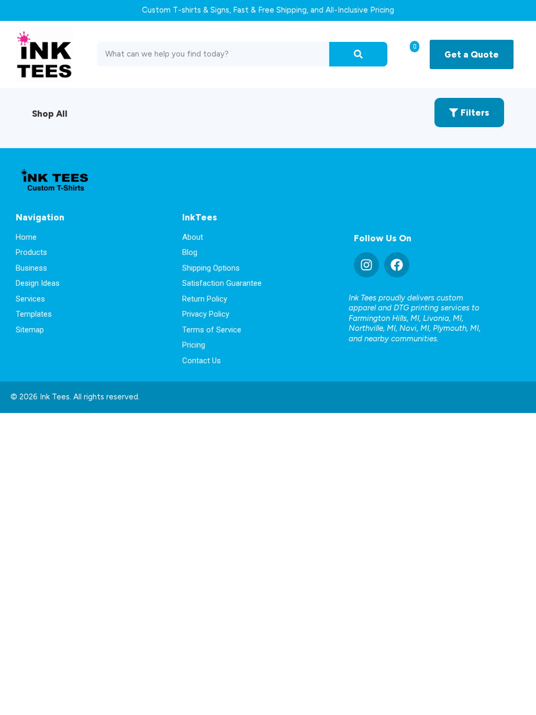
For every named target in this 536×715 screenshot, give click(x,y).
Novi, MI (414, 328)
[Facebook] (396, 264)
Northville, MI (372, 328)
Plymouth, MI (456, 328)
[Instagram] (366, 264)
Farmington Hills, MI (384, 318)
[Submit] (358, 54)
